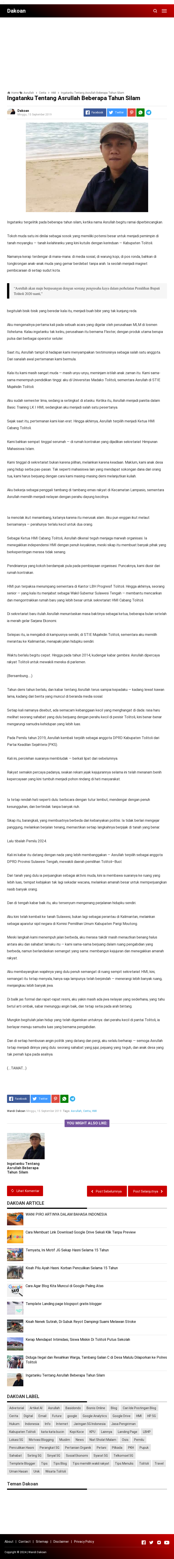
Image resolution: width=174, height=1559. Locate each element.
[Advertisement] (87, 52)
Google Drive (121, 1416)
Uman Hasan (18, 1471)
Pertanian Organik (78, 1447)
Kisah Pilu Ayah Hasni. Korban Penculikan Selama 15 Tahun (72, 1268)
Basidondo (73, 1408)
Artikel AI (36, 1408)
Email (42, 1416)
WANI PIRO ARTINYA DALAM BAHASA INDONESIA (66, 1214)
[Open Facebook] (143, 1542)
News (80, 1440)
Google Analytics (95, 1416)
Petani (101, 1447)
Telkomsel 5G (123, 1455)
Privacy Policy (84, 1541)
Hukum (14, 1424)
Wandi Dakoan (37, 1552)
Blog (114, 1408)
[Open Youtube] (166, 1542)
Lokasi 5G (16, 1440)
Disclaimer (61, 1541)
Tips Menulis (124, 1463)
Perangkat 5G (49, 1447)
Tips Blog (60, 1463)
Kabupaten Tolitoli (22, 1432)
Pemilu (139, 1440)
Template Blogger (22, 1463)
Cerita (87, 1111)
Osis (125, 1440)
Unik (37, 1471)
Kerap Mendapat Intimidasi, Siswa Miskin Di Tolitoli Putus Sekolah (78, 1339)
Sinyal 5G (53, 1455)
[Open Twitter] (151, 1542)
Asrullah (76, 1111)
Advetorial (16, 1408)
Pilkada (117, 1447)
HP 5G (151, 1416)
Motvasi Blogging (41, 1440)
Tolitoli (144, 1463)
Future (57, 1416)
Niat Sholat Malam (102, 1440)
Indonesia (32, 1424)
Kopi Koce (77, 1432)
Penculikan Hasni (21, 1447)
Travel (159, 1463)
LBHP (147, 1432)
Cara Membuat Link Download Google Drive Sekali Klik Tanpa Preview (81, 1232)
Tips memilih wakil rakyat (90, 1463)
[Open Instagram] (159, 1542)
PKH (131, 1447)
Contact (25, 1541)
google (72, 1416)
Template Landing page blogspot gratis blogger (64, 1304)
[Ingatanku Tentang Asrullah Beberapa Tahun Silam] (26, 1146)
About (9, 1541)
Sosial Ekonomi (77, 1455)
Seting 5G (34, 1455)
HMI (94, 1111)
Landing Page (127, 1432)
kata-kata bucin (52, 1432)
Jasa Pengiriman (123, 1424)
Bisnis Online (96, 1408)
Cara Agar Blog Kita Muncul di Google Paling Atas (65, 1286)
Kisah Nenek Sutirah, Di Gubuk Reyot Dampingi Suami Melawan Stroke (81, 1322)
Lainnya (106, 1432)
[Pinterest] (132, 112)
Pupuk (144, 1447)
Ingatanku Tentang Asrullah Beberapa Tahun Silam (23, 1167)
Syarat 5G (101, 1455)
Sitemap (42, 1541)
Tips (44, 1463)
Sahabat (15, 1455)
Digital (28, 1416)
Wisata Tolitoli (55, 1471)
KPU (92, 1432)
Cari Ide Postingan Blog (139, 1408)
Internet (62, 1424)
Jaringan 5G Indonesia (90, 1424)
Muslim (64, 1440)
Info (48, 1424)
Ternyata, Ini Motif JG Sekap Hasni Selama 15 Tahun (67, 1250)
